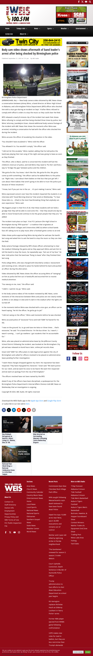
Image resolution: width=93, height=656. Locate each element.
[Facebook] (79, 2)
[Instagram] (19, 532)
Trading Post (76, 534)
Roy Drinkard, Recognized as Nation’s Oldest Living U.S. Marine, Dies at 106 (8, 438)
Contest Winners (77, 522)
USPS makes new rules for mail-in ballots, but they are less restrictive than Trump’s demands (57, 639)
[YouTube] (86, 2)
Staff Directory (10, 505)
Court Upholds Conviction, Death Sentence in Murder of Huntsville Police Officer (57, 570)
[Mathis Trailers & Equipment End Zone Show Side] (77, 315)
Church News (32, 489)
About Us (23, 34)
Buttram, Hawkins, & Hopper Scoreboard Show (79, 516)
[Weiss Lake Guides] (77, 198)
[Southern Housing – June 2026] (77, 84)
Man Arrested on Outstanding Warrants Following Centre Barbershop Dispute (40, 438)
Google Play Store (54, 401)
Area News (31, 486)
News (36, 28)
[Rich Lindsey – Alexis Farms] (77, 172)
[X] (82, 2)
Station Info (9, 508)
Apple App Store (37, 401)
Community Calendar (35, 492)
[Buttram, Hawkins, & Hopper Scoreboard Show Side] (77, 269)
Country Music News (35, 495)
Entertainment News (35, 498)
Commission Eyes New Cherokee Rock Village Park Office (57, 489)
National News (32, 510)
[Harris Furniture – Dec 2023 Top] (77, 56)
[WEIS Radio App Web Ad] (77, 245)
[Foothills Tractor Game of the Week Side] (77, 292)
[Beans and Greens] (77, 222)
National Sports (33, 513)
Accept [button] (88, 652)
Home (7, 28)
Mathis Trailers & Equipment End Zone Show (79, 528)
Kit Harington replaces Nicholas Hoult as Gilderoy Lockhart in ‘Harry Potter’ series (56, 607)
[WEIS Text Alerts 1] (77, 339)
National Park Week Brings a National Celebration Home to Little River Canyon (8, 469)
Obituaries (31, 516)
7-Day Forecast (77, 486)
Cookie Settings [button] (78, 652)
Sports (49, 28)
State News (31, 525)
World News (31, 531)
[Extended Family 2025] (77, 145)
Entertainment (81, 28)
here (27, 404)
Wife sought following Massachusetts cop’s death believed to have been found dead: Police (57, 503)
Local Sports (32, 507)
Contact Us (9, 502)
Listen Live (9, 34)
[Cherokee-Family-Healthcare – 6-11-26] (77, 116)
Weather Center (33, 528)
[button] (90, 2)
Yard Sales (75, 544)
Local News (31, 504)
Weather (64, 28)
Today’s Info (21, 28)
